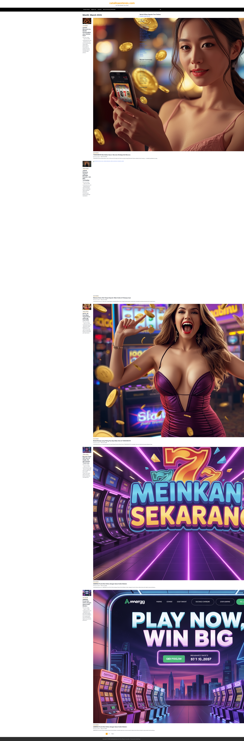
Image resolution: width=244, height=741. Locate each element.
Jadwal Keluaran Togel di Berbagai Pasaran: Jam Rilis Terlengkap (87, 175)
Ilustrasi (99, 9)
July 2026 (142, 69)
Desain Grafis (86, 9)
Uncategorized (143, 106)
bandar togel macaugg (145, 34)
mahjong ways (143, 52)
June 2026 (142, 70)
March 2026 (142, 75)
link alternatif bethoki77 (145, 49)
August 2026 (143, 67)
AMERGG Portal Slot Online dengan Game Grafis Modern (110, 584)
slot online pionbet (144, 35)
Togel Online (85, 168)
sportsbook (142, 101)
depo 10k (142, 48)
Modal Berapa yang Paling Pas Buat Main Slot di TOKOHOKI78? (112, 441)
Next (113, 733)
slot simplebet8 (143, 32)
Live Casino (85, 25)
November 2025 (143, 81)
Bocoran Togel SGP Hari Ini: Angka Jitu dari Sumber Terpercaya (87, 460)
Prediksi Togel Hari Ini (145, 16)
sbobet (141, 19)
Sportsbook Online (144, 103)
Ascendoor (127, 739)
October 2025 (143, 83)
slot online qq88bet (144, 37)
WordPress (138, 739)
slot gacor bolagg (144, 29)
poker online (143, 96)
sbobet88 (142, 21)
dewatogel (142, 43)
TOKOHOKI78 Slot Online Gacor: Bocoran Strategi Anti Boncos (111, 155)
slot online (95, 152)
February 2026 (143, 77)
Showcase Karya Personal (109, 9)
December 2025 (143, 80)
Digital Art (93, 9)
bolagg (141, 54)
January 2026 (143, 78)
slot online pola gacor (145, 38)
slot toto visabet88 (144, 27)
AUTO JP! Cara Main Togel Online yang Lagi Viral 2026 (86, 317)
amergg (141, 55)
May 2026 (142, 72)
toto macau (142, 46)
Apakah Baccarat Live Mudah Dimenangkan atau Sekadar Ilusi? (87, 31)
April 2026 (142, 74)
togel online (142, 51)
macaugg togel (143, 24)
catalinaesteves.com (122, 3)
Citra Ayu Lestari (86, 37)
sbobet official (143, 40)
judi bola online (143, 45)
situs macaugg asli (144, 26)
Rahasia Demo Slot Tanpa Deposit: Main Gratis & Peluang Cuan (112, 298)
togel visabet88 (143, 30)
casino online (143, 89)
